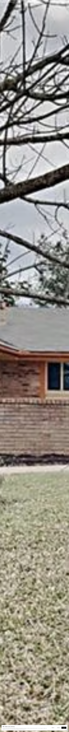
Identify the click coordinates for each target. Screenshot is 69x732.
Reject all (53, 727)
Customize (58, 727)
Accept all (64, 727)
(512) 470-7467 (64, 2)
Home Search (18, 2)
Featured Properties (10, 2)
